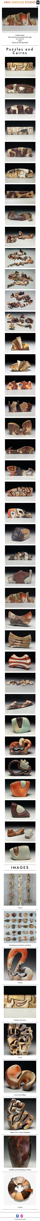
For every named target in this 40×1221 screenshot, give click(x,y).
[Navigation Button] (38, 2)
